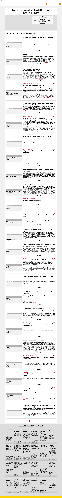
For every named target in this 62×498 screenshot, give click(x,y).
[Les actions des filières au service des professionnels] (14, 186)
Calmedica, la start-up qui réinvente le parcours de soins (35, 341)
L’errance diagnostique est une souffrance (32, 200)
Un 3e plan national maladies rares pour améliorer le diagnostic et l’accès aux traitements (38, 151)
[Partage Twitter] (39, 50)
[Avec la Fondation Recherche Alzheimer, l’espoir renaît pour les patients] (14, 39)
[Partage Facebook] (37, 50)
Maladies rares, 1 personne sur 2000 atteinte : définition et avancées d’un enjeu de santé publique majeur (39, 406)
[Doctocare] (14, 56)
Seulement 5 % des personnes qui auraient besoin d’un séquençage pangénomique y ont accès (37, 230)
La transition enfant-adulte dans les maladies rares (34, 118)
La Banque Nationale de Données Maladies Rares (33, 85)
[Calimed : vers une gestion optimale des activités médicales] (14, 261)
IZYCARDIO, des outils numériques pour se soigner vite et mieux (36, 308)
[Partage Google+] (38, 50)
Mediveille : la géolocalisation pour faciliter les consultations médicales (38, 276)
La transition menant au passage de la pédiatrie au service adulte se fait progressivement (38, 170)
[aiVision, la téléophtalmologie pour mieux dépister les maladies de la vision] (14, 246)
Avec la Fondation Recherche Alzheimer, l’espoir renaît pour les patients (38, 37)
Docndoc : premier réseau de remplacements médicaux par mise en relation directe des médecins (39, 324)
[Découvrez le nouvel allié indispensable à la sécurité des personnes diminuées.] (14, 375)
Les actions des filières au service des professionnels (34, 185)
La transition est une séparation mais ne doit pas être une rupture (37, 136)
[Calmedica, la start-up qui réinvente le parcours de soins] (14, 342)
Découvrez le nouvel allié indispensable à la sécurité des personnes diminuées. (37, 374)
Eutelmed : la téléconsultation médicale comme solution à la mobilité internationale (37, 292)
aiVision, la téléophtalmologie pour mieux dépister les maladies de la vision (39, 244)
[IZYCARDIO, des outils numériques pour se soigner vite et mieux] (14, 310)
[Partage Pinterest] (40, 50)
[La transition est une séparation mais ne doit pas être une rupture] (14, 138)
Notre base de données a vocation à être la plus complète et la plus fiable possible (38, 215)
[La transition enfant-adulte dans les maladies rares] (14, 119)
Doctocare (25, 54)
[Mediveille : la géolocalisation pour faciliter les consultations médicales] (14, 278)
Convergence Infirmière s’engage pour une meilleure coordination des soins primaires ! (39, 389)
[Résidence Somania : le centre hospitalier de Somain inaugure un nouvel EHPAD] (14, 71)
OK (59, 3)
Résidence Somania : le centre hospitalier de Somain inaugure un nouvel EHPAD (32, 69)
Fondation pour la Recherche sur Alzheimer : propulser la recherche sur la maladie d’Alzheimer (38, 357)
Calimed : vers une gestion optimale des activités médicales (36, 260)
